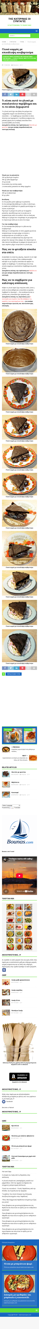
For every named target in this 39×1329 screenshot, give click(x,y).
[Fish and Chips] (10, 907)
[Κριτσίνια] (6, 1128)
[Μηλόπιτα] (6, 784)
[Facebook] (4, 970)
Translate (17, 808)
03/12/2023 (15, 1160)
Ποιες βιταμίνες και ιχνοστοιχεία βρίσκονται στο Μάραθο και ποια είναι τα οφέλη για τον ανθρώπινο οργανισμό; (19, 1215)
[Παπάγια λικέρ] (6, 1013)
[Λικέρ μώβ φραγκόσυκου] (6, 982)
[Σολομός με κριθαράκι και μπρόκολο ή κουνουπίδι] (19, 1283)
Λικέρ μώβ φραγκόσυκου (21, 980)
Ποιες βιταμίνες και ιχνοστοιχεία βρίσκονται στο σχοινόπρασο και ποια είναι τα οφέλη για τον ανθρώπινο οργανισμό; (18, 1231)
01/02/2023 (15, 774)
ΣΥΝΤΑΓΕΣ (13, 42)
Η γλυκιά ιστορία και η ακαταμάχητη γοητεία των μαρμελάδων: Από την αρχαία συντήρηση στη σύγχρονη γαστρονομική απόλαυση (18, 1183)
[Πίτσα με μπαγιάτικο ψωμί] (6, 1148)
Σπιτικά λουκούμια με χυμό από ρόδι (24, 1157)
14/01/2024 (15, 1138)
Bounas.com (6, 851)
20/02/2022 (15, 784)
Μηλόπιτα (33, 271)
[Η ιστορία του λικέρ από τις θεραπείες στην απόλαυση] (19, 907)
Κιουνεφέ (15, 792)
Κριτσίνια (15, 1126)
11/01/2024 (15, 1148)
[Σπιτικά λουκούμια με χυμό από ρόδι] (6, 1158)
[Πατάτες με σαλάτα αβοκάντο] (6, 1138)
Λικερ (4, 975)
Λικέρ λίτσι (16, 1000)
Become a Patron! (8, 1107)
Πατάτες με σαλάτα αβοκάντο (23, 1136)
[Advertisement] (19, 152)
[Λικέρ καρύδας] (6, 992)
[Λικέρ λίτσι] (6, 1002)
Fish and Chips (6, 1171)
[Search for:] (19, 35)
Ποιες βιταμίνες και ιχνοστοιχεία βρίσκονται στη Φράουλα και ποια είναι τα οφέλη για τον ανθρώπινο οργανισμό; (19, 1207)
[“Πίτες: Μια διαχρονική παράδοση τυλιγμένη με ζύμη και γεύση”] (28, 914)
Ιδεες (4, 1121)
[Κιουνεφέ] (6, 795)
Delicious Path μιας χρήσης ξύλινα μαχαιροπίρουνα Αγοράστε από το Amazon (19, 1063)
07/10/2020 (15, 982)
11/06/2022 (7, 65)
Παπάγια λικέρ (17, 1010)
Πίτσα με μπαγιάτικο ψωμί (22, 1146)
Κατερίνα (15, 65)
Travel (12, 851)
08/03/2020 (15, 992)
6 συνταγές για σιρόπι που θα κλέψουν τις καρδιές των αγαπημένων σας (17, 299)
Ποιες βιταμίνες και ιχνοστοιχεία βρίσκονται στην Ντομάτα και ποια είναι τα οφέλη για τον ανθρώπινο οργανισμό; (19, 1223)
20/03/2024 (15, 1128)
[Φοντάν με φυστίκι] (6, 774)
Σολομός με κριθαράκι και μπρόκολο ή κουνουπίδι (17, 1295)
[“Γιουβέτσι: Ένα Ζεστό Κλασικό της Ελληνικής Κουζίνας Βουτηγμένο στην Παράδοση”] (19, 914)
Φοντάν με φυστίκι (19, 772)
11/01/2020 (15, 1002)
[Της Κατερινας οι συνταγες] (19, 14)
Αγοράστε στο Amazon (19, 1082)
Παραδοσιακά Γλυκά (13, 674)
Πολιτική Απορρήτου (8, 1242)
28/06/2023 (15, 795)
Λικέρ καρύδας (17, 990)
